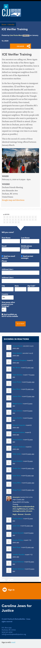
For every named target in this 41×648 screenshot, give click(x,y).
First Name (6, 238)
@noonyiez (16, 497)
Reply (15, 514)
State (17, 286)
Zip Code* (31, 286)
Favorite (28, 514)
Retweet (21, 514)
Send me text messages (27, 257)
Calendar (11, 24)
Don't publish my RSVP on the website (10, 315)
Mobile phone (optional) (26, 247)
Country (5, 294)
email (13, 642)
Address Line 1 (7, 269)
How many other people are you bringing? (8, 304)
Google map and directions (13, 199)
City (3, 286)
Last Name (25, 238)
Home (4, 24)
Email (4, 246)
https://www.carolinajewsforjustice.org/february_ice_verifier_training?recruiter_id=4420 (24, 508)
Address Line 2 (7, 277)
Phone (4, 261)
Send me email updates (8, 257)
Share (20, 46)
